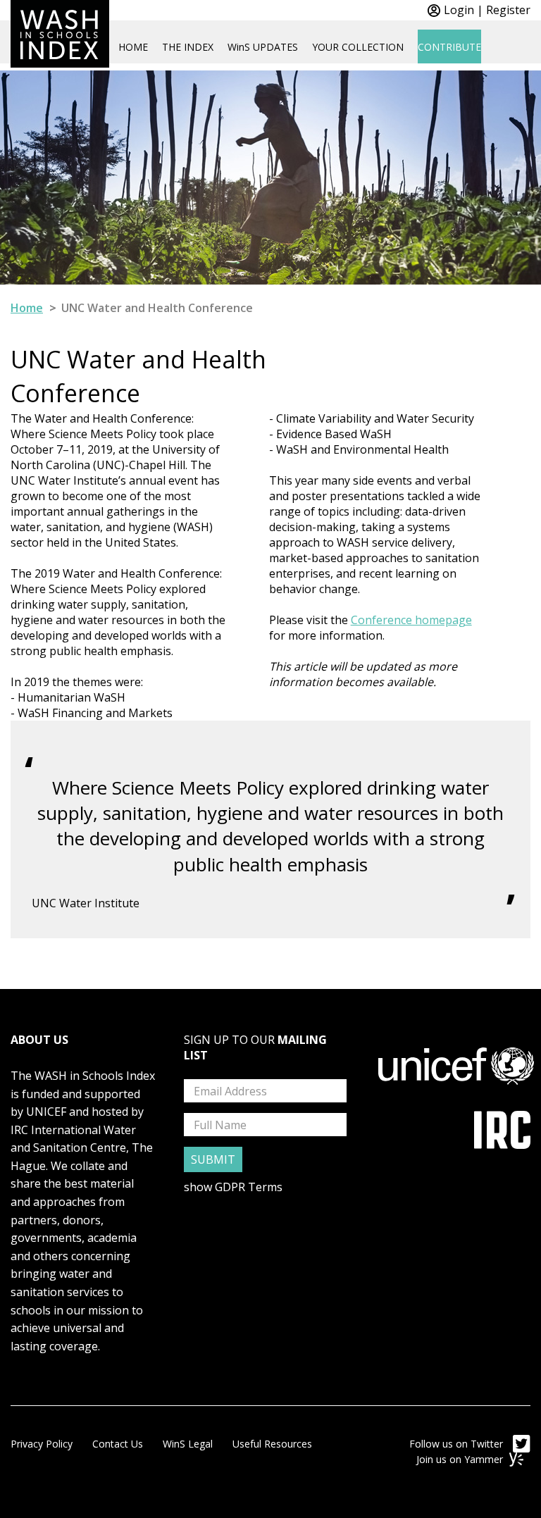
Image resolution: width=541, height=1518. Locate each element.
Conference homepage (411, 620)
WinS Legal (188, 1443)
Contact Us (117, 1443)
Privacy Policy (42, 1443)
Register (508, 10)
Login (459, 10)
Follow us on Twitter (457, 1443)
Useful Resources (272, 1443)
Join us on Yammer (461, 1459)
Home (27, 308)
